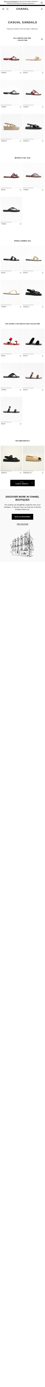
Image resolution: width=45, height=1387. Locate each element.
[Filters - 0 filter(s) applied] (42, 39)
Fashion (17, 604)
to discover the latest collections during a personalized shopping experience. (21, 2)
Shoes (26, 604)
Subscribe (6, 594)
